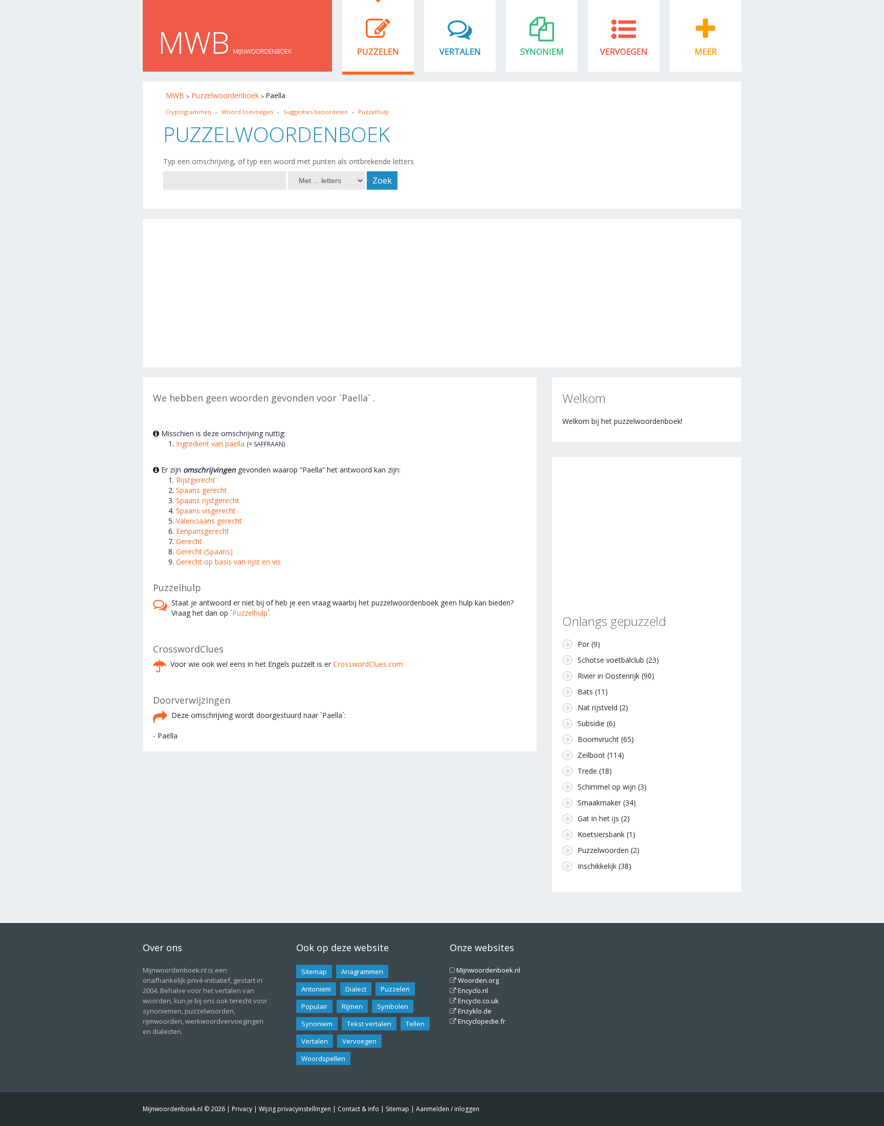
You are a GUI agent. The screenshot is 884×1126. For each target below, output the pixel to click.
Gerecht (189, 541)
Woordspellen (323, 1058)
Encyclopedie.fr (481, 1021)
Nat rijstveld (597, 707)
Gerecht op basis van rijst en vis (228, 562)
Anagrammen (362, 971)
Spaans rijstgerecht (207, 500)
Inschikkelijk (597, 866)
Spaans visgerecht (206, 510)
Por (583, 644)
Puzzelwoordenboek (225, 95)
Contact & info (358, 1109)
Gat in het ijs (598, 818)
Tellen (415, 1023)
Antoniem (316, 989)
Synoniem (542, 51)
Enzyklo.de (475, 1011)
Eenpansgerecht (202, 531)
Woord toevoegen (247, 112)
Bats (585, 691)
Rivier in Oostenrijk (608, 676)
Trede (587, 771)
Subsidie (591, 723)
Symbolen (392, 1006)
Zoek (382, 180)
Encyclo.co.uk (478, 1000)
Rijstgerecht (195, 480)
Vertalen (460, 51)
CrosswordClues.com (368, 664)
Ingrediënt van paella (210, 443)
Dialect (355, 989)
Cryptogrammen (188, 112)
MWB (175, 95)
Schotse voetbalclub (611, 660)
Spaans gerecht (201, 490)
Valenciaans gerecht (209, 521)
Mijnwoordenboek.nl (488, 970)
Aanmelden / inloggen (447, 1109)
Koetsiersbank (601, 834)
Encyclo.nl (473, 990)
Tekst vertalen (369, 1023)
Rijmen (352, 1006)
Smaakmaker (599, 802)
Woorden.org (478, 980)
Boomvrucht (598, 739)
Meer (706, 51)
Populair (314, 1006)
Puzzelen (378, 51)
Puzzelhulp (373, 112)
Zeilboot (591, 755)
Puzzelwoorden (603, 850)
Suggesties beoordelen (315, 112)
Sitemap (314, 971)
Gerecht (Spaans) (204, 551)
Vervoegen (624, 51)
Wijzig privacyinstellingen (295, 1109)
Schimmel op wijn (607, 787)
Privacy (242, 1109)
